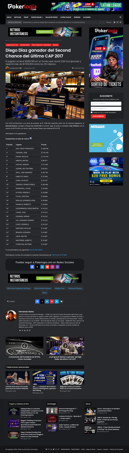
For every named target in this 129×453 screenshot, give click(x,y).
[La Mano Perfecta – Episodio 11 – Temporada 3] (51, 418)
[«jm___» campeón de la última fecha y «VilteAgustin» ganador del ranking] (45, 378)
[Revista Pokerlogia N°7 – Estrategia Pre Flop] (51, 411)
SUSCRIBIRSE (98, 116)
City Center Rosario (43, 288)
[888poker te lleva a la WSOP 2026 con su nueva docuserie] (72, 378)
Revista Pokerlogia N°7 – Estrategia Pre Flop (68, 410)
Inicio (9, 17)
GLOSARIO (87, 17)
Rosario (55, 45)
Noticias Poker (24, 45)
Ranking (77, 17)
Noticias (17, 17)
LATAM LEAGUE (65, 17)
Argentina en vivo (17, 40)
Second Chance (76, 288)
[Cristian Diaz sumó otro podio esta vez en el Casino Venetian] (18, 378)
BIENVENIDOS (65, 449)
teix (45, 293)
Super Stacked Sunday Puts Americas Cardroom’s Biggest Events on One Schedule (32, 434)
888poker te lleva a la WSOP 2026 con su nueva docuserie (70, 387)
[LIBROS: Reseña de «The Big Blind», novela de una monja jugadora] (90, 420)
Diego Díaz (60, 288)
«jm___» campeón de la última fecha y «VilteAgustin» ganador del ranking (46, 22)
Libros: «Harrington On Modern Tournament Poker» (108, 410)
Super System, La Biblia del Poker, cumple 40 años (69, 426)
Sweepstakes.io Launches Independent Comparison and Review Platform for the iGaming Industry (32, 412)
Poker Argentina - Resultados (41, 45)
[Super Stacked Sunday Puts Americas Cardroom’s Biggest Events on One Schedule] (13, 435)
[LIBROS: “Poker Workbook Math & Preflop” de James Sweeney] (90, 430)
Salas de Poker (51, 17)
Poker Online (36, 17)
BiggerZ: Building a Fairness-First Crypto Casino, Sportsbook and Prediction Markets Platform (31, 423)
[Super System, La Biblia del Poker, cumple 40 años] (51, 427)
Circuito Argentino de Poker (19, 288)
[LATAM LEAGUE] (45, 32)
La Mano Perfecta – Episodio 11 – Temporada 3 (70, 417)
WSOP (26, 17)
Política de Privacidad (116, 449)
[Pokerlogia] (22, 7)
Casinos (99, 449)
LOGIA (83, 449)
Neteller (105, 449)
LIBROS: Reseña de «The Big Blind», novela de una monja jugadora (107, 420)
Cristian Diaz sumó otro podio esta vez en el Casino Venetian (17, 387)
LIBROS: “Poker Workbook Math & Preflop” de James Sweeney (108, 428)
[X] (22, 330)
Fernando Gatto (13, 68)
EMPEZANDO (75, 449)
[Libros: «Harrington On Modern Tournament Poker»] (90, 411)
